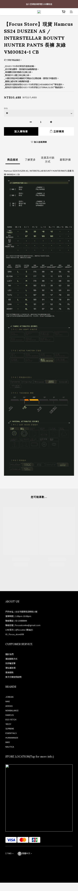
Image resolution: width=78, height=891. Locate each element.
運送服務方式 (11, 658)
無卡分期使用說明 (13, 676)
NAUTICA (9, 746)
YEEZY (8, 724)
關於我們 (9, 654)
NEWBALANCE (12, 710)
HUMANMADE (11, 737)
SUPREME (9, 728)
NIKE (7, 701)
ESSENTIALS (11, 733)
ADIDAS (9, 705)
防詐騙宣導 (10, 663)
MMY (7, 742)
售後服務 (9, 672)
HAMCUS (9, 714)
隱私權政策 (10, 667)
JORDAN (9, 696)
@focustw (20, 629)
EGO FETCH (10, 719)
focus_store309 (16, 634)
